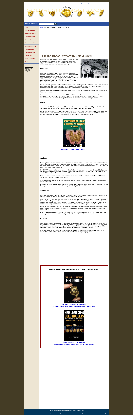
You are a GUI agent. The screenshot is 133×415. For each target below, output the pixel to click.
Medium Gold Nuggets (30, 33)
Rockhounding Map (30, 58)
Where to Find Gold (30, 39)
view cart (104, 3)
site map (95, 3)
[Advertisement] (74, 42)
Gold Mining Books (30, 52)
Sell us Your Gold (29, 67)
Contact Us (27, 69)
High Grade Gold (29, 49)
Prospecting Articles (30, 43)
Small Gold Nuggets (30, 30)
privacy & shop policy (83, 3)
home (63, 3)
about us (71, 3)
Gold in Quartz (28, 55)
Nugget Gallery (28, 68)
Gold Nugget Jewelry (30, 46)
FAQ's (26, 71)
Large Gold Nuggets (30, 36)
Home (42, 27)
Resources (27, 70)
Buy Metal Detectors (30, 62)
